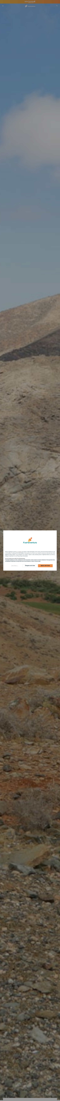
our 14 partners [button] (18, 551)
